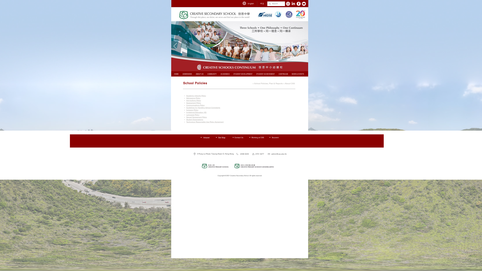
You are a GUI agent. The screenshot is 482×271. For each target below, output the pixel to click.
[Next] (304, 46)
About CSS (290, 83)
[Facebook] (299, 4)
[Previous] (175, 46)
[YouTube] (304, 4)
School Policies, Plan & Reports (268, 83)
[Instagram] (288, 4)
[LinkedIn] (293, 4)
